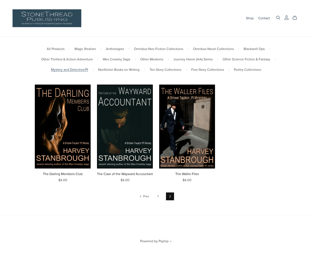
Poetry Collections (247, 70)
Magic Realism (85, 49)
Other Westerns (151, 59)
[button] (170, 241)
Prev (145, 196)
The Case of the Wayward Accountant (125, 174)
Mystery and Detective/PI (69, 70)
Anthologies (115, 49)
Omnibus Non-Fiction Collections (158, 49)
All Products (56, 49)
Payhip (164, 241)
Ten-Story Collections (165, 70)
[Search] (278, 18)
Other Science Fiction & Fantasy (246, 59)
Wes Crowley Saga (116, 59)
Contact (264, 18)
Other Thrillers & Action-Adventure (67, 59)
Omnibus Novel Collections (213, 49)
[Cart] (296, 18)
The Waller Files (187, 174)
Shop (250, 18)
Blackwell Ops (254, 49)
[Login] (286, 17)
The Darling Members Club (63, 174)
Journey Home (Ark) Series (193, 59)
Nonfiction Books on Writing (118, 70)
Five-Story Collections (207, 70)
